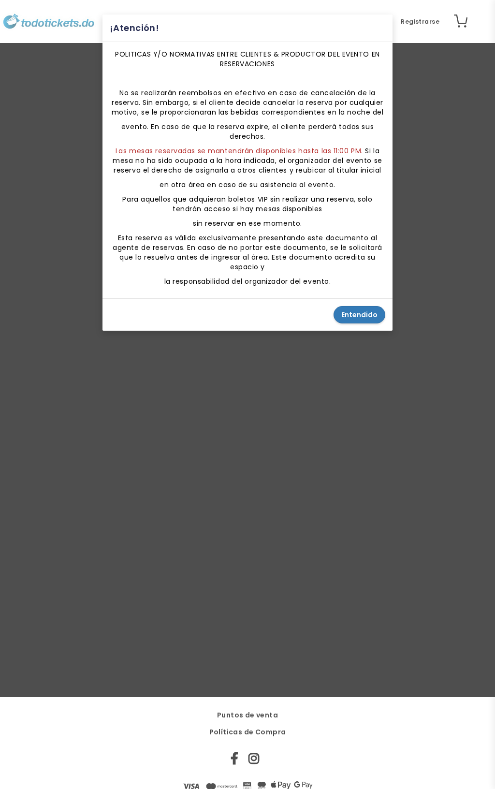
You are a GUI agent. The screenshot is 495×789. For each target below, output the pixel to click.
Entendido (359, 315)
